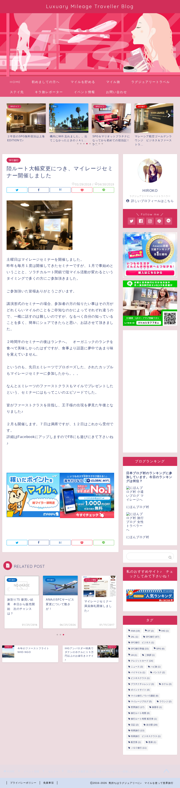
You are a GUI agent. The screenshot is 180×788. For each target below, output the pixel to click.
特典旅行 (137, 730)
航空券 (136, 742)
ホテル (166, 684)
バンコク (159, 672)
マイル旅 (113, 82)
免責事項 (48, 782)
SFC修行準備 (140, 649)
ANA (135, 631)
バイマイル (138, 672)
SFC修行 (13, 160)
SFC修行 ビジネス (142, 642)
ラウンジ (165, 701)
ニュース (137, 666)
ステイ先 (17, 92)
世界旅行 (137, 707)
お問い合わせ (116, 92)
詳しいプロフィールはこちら (152, 201)
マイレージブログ (141, 701)
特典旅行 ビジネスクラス (145, 736)
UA (134, 655)
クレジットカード (142, 661)
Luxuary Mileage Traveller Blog (90, 6)
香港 (152, 742)
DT (151, 631)
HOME (15, 82)
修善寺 (157, 707)
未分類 (151, 725)
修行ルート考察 (140, 713)
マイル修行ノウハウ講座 (144, 696)
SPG (160, 649)
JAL (134, 637)
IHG (165, 631)
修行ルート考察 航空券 (144, 719)
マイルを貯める (83, 82)
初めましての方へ (46, 82)
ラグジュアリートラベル (150, 82)
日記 (135, 725)
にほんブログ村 (137, 507)
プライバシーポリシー (23, 782)
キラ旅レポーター (49, 92)
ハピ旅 (155, 666)
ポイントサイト (140, 690)
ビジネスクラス (140, 678)
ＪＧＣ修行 (138, 748)
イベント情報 (84, 92)
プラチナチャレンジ (142, 684)
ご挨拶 (150, 655)
